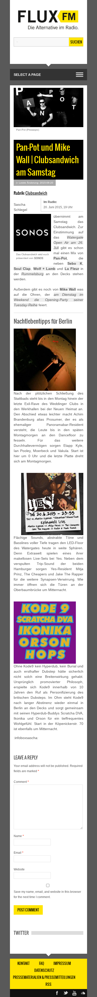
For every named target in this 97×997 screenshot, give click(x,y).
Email (18, 852)
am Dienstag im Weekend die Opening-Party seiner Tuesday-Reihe (48, 300)
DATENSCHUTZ (44, 970)
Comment (21, 782)
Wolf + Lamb (44, 269)
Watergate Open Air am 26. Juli (68, 242)
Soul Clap (22, 269)
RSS (48, 984)
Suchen (76, 42)
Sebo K (75, 263)
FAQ (41, 963)
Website (19, 869)
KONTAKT (23, 963)
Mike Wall (68, 289)
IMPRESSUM (62, 963)
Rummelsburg (32, 274)
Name (19, 836)
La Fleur (72, 269)
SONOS (38, 258)
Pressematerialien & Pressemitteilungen (44, 977)
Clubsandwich (36, 193)
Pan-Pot (60, 258)
